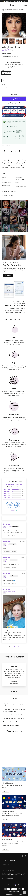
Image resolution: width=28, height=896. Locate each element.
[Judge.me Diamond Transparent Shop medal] (17, 505)
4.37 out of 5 (18, 484)
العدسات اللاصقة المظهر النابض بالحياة (17, 9)
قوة (2, 77)
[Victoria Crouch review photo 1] (14, 611)
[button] (5, 50)
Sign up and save (9, 870)
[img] (6, 524)
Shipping (4, 56)
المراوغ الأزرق (6, 73)
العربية (7, 885)
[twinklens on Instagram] (25, 856)
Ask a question (7, 145)
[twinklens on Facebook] (23, 856)
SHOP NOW (5, 791)
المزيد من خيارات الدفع (14, 102)
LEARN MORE (8, 275)
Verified (13, 510)
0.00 (4, 80)
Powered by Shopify (18, 894)
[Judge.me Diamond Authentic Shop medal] (9, 505)
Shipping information (9, 191)
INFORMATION (7, 865)
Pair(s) (4, 84)
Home (3, 9)
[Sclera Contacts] (14, 830)
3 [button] (14, 646)
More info (14, 142)
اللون (3, 70)
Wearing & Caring (8, 195)
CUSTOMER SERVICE (9, 860)
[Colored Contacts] (14, 774)
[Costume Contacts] (14, 802)
